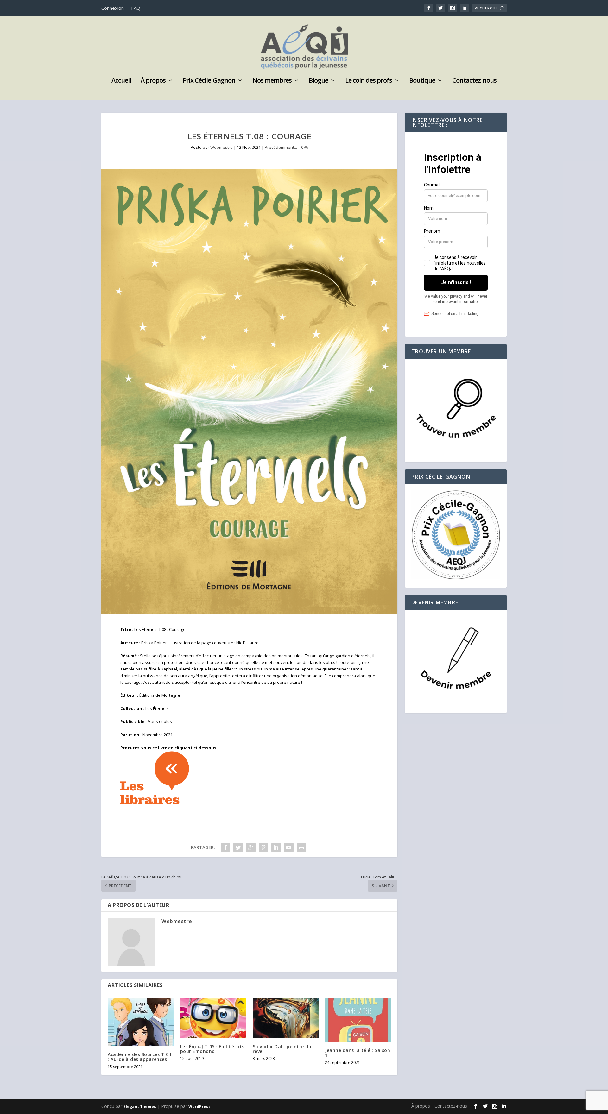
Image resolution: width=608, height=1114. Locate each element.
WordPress (199, 1106)
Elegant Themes (140, 1106)
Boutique (422, 81)
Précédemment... (281, 147)
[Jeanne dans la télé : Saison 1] (358, 1020)
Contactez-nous (474, 81)
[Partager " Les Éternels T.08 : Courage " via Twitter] (238, 847)
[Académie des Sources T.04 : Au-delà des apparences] (141, 1022)
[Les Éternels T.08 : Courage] (249, 391)
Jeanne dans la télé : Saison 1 (357, 1052)
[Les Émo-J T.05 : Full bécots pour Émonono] (213, 1017)
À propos (153, 81)
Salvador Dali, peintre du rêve (282, 1048)
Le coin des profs (368, 81)
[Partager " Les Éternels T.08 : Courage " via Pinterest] (263, 847)
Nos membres (272, 81)
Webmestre (221, 147)
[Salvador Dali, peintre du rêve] (286, 1017)
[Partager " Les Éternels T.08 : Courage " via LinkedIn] (276, 847)
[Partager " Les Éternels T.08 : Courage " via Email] (288, 847)
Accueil (121, 81)
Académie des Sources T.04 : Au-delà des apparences (139, 1056)
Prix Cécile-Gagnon (209, 81)
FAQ (135, 8)
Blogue (318, 81)
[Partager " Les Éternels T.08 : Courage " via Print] (301, 847)
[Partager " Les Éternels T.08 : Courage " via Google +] (250, 847)
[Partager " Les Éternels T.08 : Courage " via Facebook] (225, 847)
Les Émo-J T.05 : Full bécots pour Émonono (212, 1048)
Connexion (112, 8)
